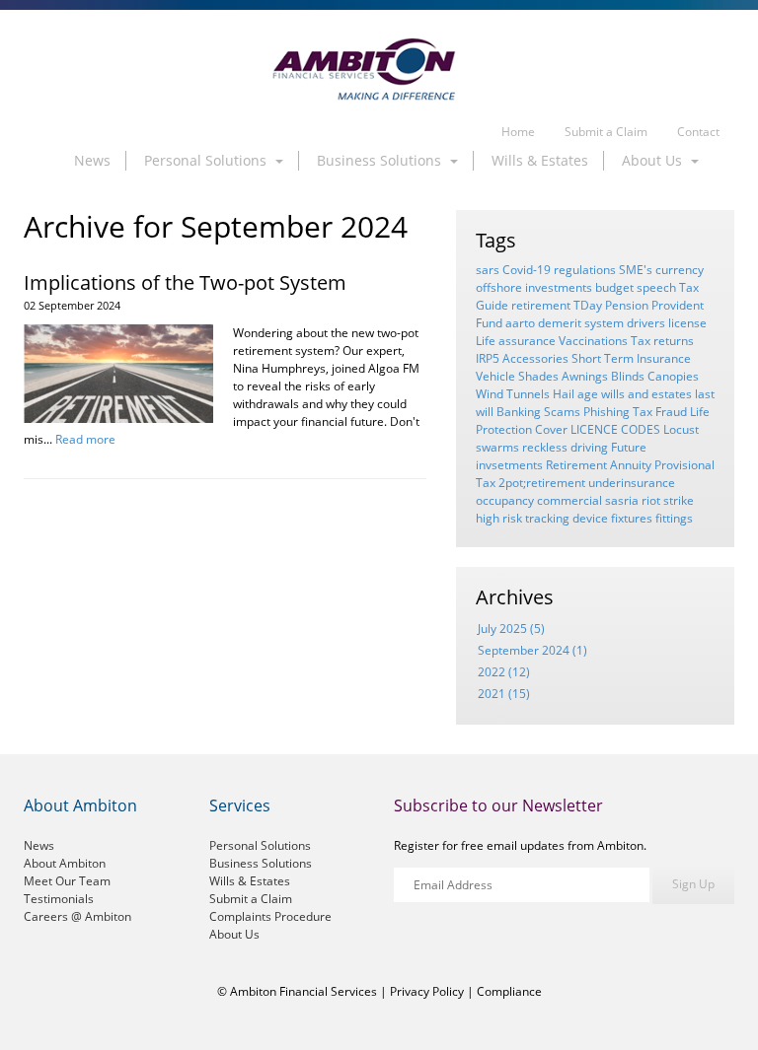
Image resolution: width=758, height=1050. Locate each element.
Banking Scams (538, 411)
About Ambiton (65, 863)
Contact (698, 131)
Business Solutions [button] (381, 160)
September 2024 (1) (532, 650)
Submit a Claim (606, 131)
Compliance (509, 991)
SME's (635, 269)
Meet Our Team (67, 881)
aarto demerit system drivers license (606, 323)
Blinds (627, 376)
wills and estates (646, 393)
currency (679, 269)
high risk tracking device (542, 518)
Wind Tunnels (513, 393)
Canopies (673, 376)
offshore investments (534, 287)
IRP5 (487, 358)
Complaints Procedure (270, 916)
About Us (234, 934)
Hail (563, 393)
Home (518, 131)
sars (487, 269)
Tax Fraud (660, 411)
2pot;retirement (541, 482)
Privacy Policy (427, 991)
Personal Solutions (260, 845)
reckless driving (565, 447)
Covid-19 (526, 269)
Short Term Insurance (631, 358)
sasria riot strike (649, 500)
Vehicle (495, 376)
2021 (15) (504, 693)
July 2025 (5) (511, 628)
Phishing (606, 411)
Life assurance (516, 340)
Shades (538, 376)
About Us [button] (654, 160)
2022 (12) (504, 672)
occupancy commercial (539, 500)
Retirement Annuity (598, 464)
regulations (585, 269)
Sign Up (693, 883)
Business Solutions (260, 863)
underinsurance (631, 482)
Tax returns (662, 340)
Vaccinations (593, 340)
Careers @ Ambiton (77, 916)
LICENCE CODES (615, 429)
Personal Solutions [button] (207, 160)
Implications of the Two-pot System (185, 282)
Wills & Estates (540, 160)
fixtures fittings (652, 518)
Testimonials (59, 898)
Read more (85, 439)
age (587, 393)
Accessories (535, 358)
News (92, 160)
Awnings (585, 376)
